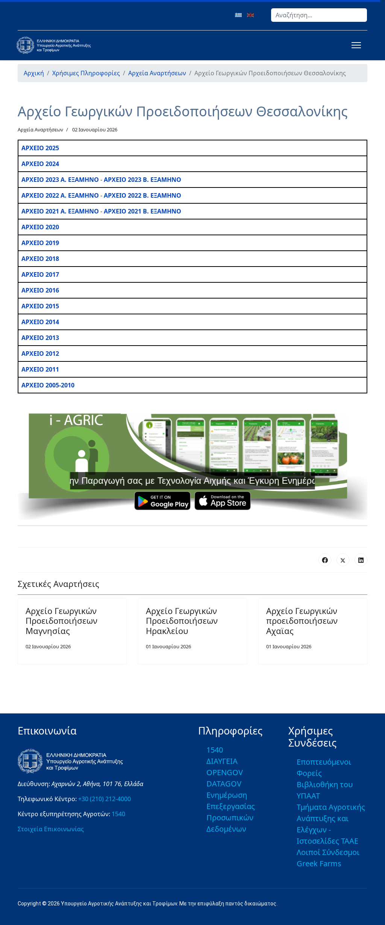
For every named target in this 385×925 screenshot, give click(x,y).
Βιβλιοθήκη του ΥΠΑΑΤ (325, 790)
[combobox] (319, 15)
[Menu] (355, 45)
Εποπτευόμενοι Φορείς (324, 767)
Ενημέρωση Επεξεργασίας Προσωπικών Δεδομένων (230, 812)
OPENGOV (224, 772)
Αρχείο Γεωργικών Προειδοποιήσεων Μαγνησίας (61, 620)
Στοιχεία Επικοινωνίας (51, 829)
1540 (118, 814)
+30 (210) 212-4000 (104, 799)
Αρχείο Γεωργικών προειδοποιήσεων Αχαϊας (302, 620)
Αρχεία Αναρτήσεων (40, 129)
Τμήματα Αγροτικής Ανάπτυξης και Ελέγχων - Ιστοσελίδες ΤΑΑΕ (331, 824)
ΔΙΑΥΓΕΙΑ (222, 761)
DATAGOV (223, 784)
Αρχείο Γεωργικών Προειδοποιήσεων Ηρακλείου (182, 620)
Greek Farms (319, 863)
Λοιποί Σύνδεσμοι (328, 852)
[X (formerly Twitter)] (342, 559)
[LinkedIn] (361, 559)
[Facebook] (324, 559)
